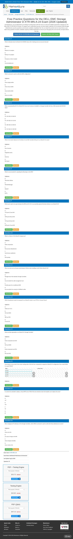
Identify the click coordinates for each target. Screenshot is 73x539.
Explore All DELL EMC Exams (50, 34)
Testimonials (32, 11)
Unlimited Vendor (30, 525)
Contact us (17, 525)
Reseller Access (40, 11)
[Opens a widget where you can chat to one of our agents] (68, 536)
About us (17, 527)
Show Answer (9, 67)
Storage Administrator (20, 14)
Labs (22, 11)
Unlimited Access (15, 11)
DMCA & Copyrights (47, 529)
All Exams (6, 529)
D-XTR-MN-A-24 (30, 14)
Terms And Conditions (48, 527)
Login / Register (49, 11)
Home (7, 11)
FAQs (26, 11)
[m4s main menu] (4, 11)
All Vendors (6, 527)
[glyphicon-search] (68, 6)
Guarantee (17, 529)
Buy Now (16, 67)
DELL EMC (10, 14)
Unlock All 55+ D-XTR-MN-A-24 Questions (26, 34)
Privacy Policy (46, 525)
